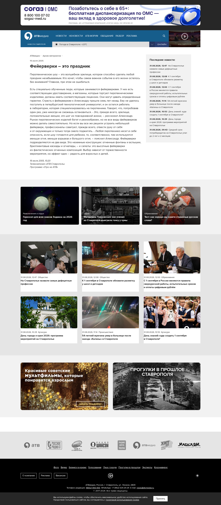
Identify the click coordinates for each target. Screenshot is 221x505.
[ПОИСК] (164, 36)
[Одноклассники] (171, 475)
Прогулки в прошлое (129, 467)
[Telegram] (164, 475)
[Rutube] (191, 475)
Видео (64, 467)
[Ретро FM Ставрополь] (77, 445)
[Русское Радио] (54, 445)
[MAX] (178, 475)
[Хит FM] (166, 445)
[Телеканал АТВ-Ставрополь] (32, 445)
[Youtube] (184, 475)
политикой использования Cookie (122, 500)
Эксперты (147, 467)
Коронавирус (161, 467)
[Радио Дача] (121, 445)
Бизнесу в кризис (77, 467)
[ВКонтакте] (158, 475)
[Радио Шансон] (99, 445)
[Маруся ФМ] (189, 445)
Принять (160, 498)
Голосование (94, 467)
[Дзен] (197, 475)
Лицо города (110, 467)
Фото (56, 467)
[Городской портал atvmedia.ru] (144, 445)
